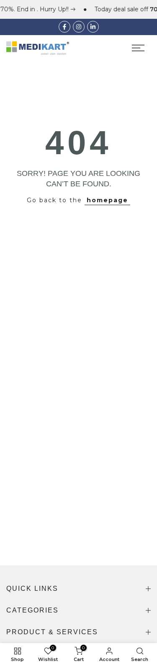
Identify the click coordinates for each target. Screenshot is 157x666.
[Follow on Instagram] (79, 27)
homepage (107, 200)
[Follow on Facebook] (64, 27)
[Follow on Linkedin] (93, 27)
